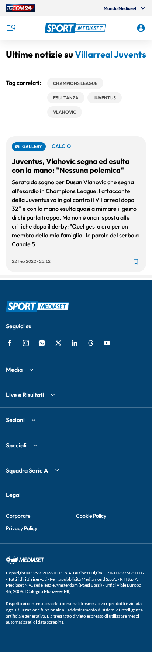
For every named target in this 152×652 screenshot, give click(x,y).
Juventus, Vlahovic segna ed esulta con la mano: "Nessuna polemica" (70, 166)
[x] (58, 343)
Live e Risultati (25, 394)
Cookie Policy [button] (91, 515)
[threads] (90, 343)
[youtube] (107, 343)
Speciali (16, 445)
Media (14, 369)
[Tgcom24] (20, 8)
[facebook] (9, 343)
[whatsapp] (42, 343)
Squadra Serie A (27, 470)
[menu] (11, 28)
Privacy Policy (21, 528)
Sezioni (15, 419)
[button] (76, 28)
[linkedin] (74, 343)
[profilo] (141, 28)
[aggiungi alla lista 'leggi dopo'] (135, 261)
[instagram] (26, 343)
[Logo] (76, 28)
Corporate (18, 515)
